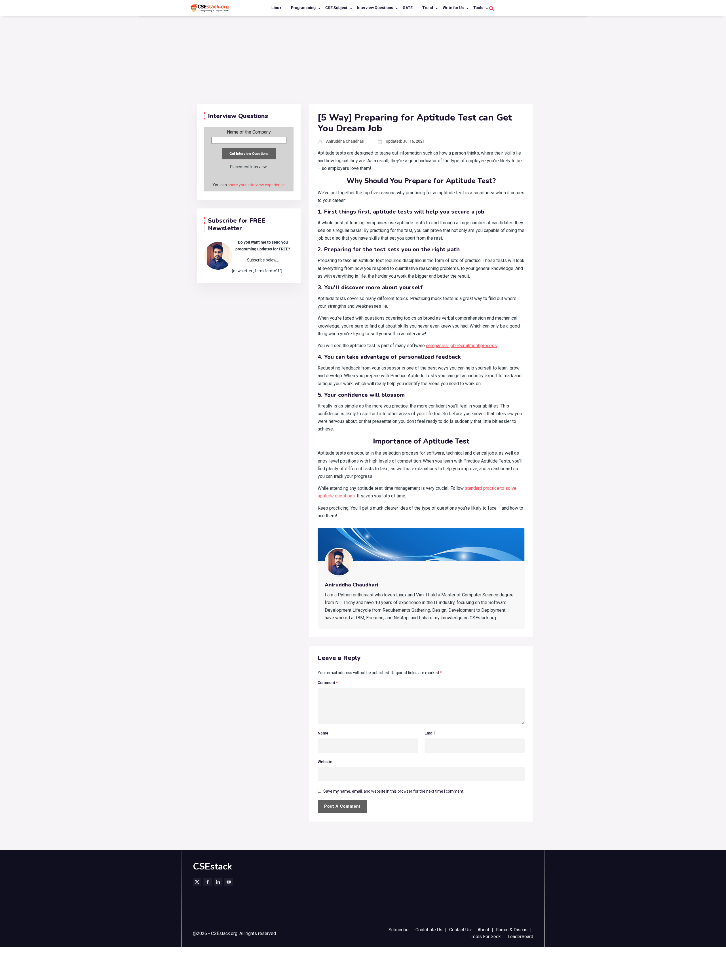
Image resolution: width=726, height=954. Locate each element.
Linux (276, 7)
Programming (303, 7)
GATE (408, 7)
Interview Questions (375, 7)
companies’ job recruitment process (461, 345)
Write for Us (453, 7)
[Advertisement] (363, 61)
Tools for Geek (486, 936)
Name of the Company (249, 132)
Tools (478, 7)
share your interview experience (256, 185)
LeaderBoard (520, 936)
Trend (427, 7)
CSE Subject (336, 7)
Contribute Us (428, 929)
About (483, 929)
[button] (492, 8)
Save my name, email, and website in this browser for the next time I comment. (393, 791)
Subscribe (399, 929)
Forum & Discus (511, 929)
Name (323, 733)
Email (430, 733)
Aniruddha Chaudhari (345, 141)
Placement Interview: (249, 166)
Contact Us (460, 929)
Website (325, 762)
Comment (328, 683)
